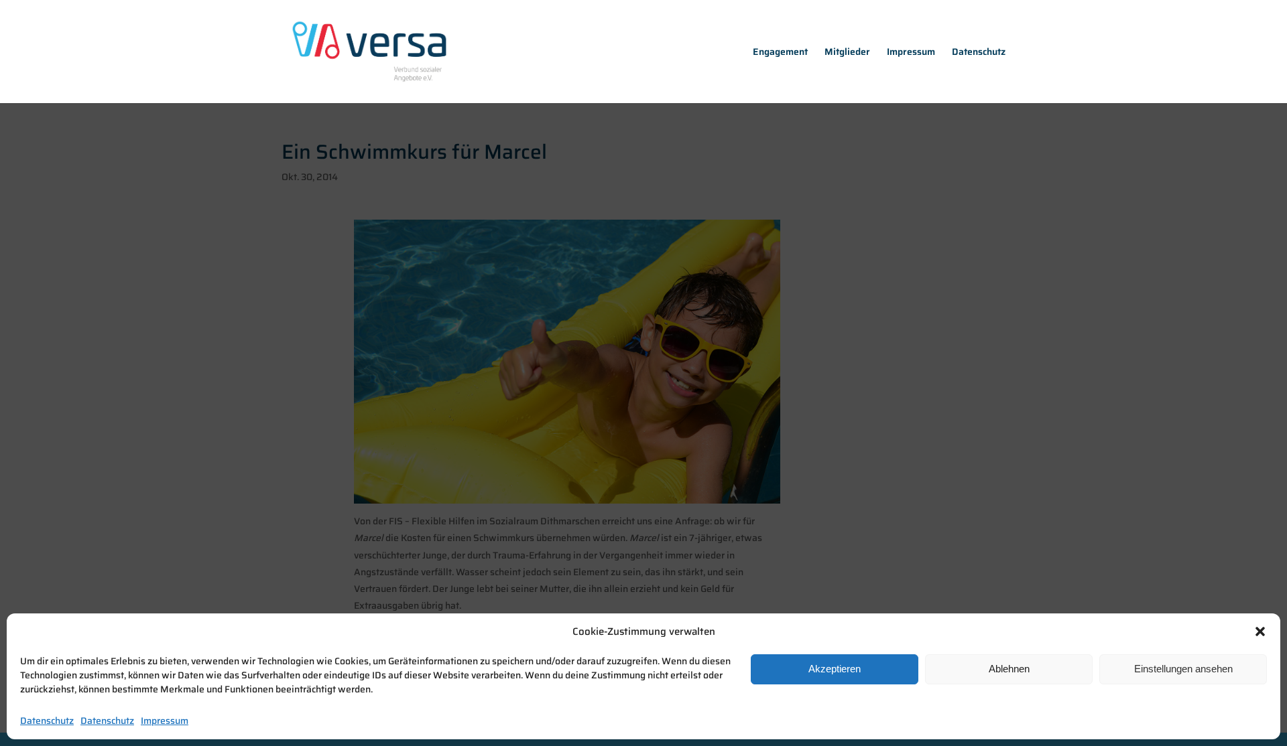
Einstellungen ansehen (1183, 668)
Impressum (164, 720)
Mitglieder (847, 53)
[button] (1260, 631)
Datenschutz (47, 720)
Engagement (780, 53)
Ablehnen (1009, 668)
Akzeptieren (834, 668)
